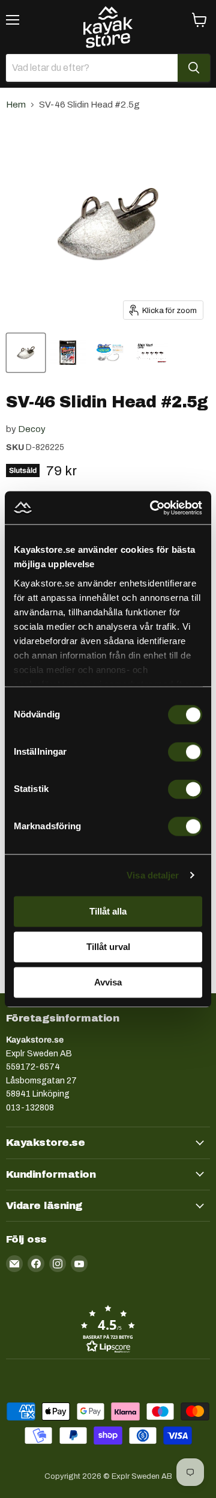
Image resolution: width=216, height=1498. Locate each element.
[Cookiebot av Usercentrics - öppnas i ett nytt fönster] (152, 508)
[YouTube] (79, 1263)
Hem (16, 104)
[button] (108, 1329)
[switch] (185, 751)
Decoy (32, 429)
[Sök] (194, 68)
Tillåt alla (108, 911)
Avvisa (108, 982)
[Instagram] (57, 1263)
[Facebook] (36, 1263)
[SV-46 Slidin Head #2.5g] (26, 352)
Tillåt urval (108, 947)
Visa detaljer (153, 875)
